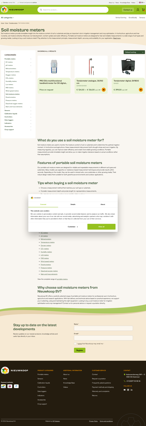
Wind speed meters (12, 91)
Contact (95, 374)
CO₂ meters (10, 78)
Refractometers (11, 68)
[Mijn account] (137, 9)
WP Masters (56, 421)
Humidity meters (11, 81)
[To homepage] (12, 9)
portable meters (62, 279)
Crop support (9, 129)
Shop (6, 23)
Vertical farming (121, 18)
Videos (133, 2)
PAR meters (10, 88)
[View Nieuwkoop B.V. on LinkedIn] (131, 390)
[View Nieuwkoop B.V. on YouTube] (125, 390)
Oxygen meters (11, 75)
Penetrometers (11, 97)
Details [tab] (73, 204)
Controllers (8, 117)
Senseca (142, 18)
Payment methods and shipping (103, 387)
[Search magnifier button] (41, 10)
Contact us (128, 10)
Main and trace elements (14, 107)
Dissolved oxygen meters (14, 104)
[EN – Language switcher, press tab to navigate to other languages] (142, 2)
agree (80, 344)
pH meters (9, 65)
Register (79, 350)
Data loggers (9, 120)
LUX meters (45, 255)
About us (111, 2)
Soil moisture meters (13, 94)
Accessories (9, 126)
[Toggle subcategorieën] (23, 59)
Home (2, 23)
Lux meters (9, 84)
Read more (117, 38)
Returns (94, 395)
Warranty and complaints (100, 391)
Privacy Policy (93, 421)
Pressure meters (11, 100)
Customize (71, 227)
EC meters (9, 62)
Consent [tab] (43, 204)
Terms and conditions (106, 421)
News (117, 2)
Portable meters (13, 23)
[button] (141, 90)
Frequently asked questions (101, 383)
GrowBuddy (133, 18)
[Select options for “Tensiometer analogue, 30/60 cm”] (104, 90)
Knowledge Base (125, 2)
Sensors (7, 110)
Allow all (101, 227)
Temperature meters (12, 72)
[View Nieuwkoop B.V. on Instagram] (128, 390)
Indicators (8, 123)
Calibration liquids (11, 114)
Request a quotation (99, 379)
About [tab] (103, 204)
